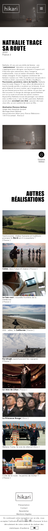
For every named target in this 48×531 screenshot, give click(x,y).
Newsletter (24, 511)
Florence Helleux (41, 160)
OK (34, 528)
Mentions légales (24, 514)
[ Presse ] (22, 238)
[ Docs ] (15, 418)
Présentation (24, 505)
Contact (23, 508)
